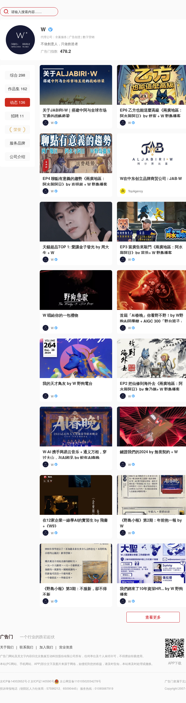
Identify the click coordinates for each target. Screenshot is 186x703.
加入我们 (46, 647)
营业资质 (66, 647)
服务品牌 (17, 143)
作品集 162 (17, 88)
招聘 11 (17, 116)
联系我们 (26, 647)
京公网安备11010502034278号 (80, 681)
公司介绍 (17, 156)
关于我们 (7, 647)
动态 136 (17, 102)
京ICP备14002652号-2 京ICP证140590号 (27, 681)
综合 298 (17, 75)
